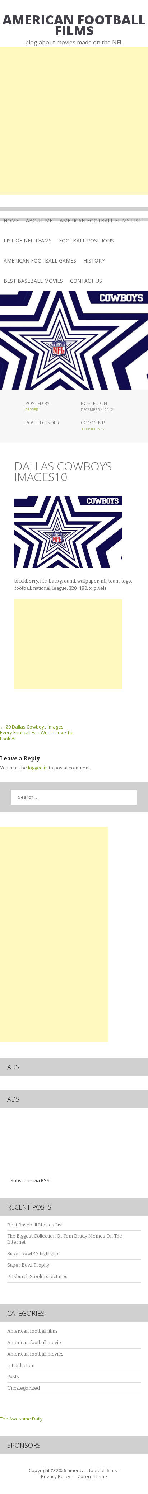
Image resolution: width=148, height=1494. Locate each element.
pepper (31, 409)
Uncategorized (23, 1388)
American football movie (34, 1342)
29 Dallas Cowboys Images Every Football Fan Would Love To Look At (36, 733)
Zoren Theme (92, 1476)
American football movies (35, 1354)
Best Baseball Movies (33, 280)
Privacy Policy (55, 1476)
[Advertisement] (74, 121)
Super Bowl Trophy (28, 1265)
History (94, 260)
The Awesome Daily (21, 1418)
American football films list (101, 220)
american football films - (93, 1470)
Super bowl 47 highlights (33, 1253)
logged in (38, 767)
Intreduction (20, 1365)
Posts (13, 1376)
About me (39, 220)
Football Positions (86, 240)
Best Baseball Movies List (35, 1224)
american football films (74, 25)
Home (11, 220)
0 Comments (92, 429)
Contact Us (86, 280)
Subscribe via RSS (30, 1180)
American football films (32, 1331)
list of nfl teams (28, 240)
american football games (40, 260)
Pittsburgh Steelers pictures (37, 1276)
